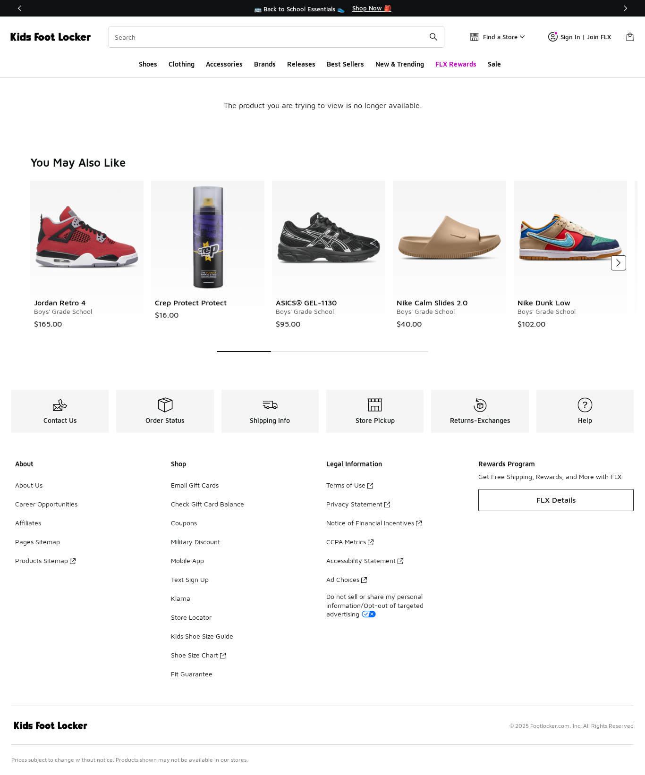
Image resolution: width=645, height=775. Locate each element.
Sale (494, 64)
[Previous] (20, 8)
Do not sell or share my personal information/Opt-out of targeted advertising (375, 604)
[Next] (625, 8)
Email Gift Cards (195, 485)
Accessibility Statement (361, 560)
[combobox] (276, 36)
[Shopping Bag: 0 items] (629, 36)
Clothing (182, 64)
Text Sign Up (190, 579)
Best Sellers (345, 64)
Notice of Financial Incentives (370, 523)
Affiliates (28, 523)
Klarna (180, 598)
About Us (28, 485)
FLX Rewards (455, 64)
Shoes (148, 64)
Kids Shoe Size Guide (202, 636)
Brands (265, 64)
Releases (301, 64)
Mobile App (187, 560)
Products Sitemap (41, 560)
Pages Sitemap (37, 542)
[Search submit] (433, 36)
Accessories (224, 64)
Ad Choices (342, 579)
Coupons (184, 523)
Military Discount (195, 542)
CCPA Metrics (346, 542)
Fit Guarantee (191, 674)
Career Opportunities (46, 504)
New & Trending (399, 64)
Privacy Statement (354, 504)
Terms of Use (345, 485)
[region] (322, 8)
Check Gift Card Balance (207, 504)
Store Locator (191, 617)
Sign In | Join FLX (585, 37)
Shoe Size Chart (194, 655)
